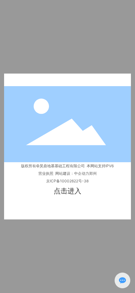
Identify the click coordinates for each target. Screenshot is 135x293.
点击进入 (67, 191)
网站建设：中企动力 (72, 173)
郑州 (93, 173)
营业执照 (45, 173)
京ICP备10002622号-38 (67, 181)
